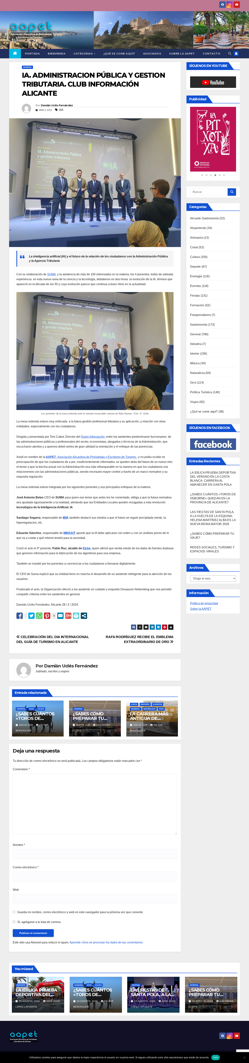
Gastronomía (198, 325)
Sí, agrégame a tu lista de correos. (39, 922)
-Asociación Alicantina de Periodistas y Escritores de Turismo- (91, 456)
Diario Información (93, 436)
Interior (194, 353)
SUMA (51, 274)
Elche (87, 548)
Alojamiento (198, 228)
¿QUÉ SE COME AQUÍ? (119, 53)
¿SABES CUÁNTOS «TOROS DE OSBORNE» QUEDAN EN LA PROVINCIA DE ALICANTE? (213, 498)
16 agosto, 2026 (145, 1001)
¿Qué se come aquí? (204, 411)
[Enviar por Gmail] (68, 616)
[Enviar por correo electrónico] (60, 616)
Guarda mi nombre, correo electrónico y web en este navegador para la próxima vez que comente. (80, 912)
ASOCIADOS (152, 53)
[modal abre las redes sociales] (84, 616)
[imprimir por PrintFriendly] (76, 616)
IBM (65, 517)
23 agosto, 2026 (87, 1001)
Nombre (19, 844)
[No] (244, 1057)
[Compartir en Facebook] (19, 616)
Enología (196, 276)
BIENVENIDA (56, 53)
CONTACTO (211, 53)
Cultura (195, 257)
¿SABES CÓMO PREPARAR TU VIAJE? (88, 718)
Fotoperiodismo (200, 315)
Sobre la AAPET (200, 609)
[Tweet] (31, 616)
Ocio (31, 709)
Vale (215, 1057)
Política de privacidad (204, 603)
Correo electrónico (25, 867)
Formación (197, 305)
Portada (32, 53)
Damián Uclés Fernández (57, 105)
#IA (61, 109)
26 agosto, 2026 (30, 1001)
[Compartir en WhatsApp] (39, 616)
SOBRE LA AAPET (182, 53)
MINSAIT (69, 533)
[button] (229, 53)
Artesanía (196, 238)
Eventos (157, 704)
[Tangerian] (213, 139)
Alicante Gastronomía (204, 218)
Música (195, 363)
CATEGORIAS (83, 53)
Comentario (21, 769)
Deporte (145, 704)
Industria (196, 344)
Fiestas (195, 296)
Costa (134, 704)
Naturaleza (149, 709)
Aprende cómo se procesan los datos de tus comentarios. (106, 942)
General (27, 67)
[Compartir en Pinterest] (47, 616)
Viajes (40, 709)
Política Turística (201, 392)
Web (16, 889)
